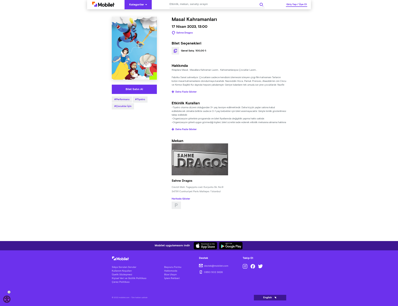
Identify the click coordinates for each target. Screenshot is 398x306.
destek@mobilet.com (216, 266)
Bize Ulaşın (170, 274)
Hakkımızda (170, 271)
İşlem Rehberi (172, 278)
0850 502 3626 (213, 272)
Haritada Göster (181, 198)
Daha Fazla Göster (186, 92)
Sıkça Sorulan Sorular (124, 267)
